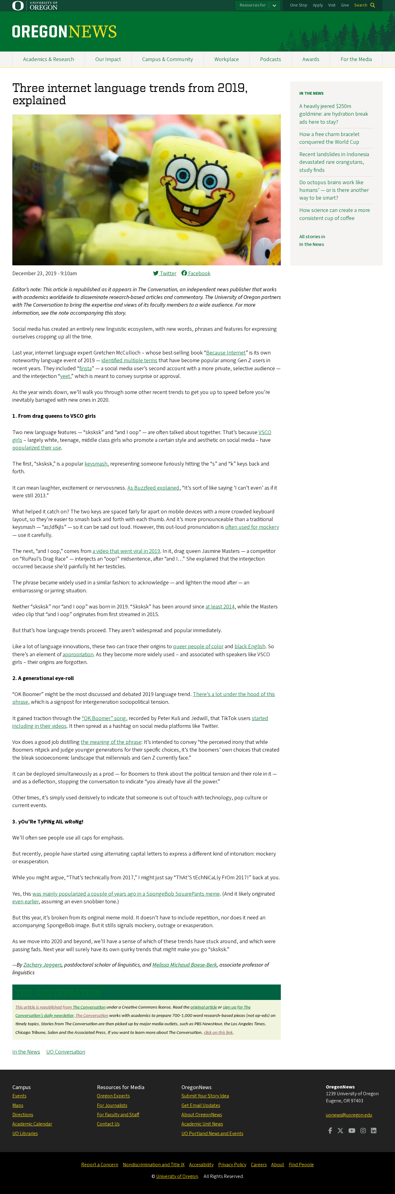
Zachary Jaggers (42, 965)
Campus (21, 1087)
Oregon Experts (113, 1095)
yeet (65, 376)
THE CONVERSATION (58, 992)
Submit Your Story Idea (205, 1095)
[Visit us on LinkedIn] (373, 1131)
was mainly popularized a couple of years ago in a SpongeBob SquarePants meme (126, 894)
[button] (146, 263)
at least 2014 (220, 607)
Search (360, 5)
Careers (259, 1164)
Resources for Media (120, 1087)
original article (203, 1007)
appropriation (78, 654)
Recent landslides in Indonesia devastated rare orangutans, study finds (334, 162)
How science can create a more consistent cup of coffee (334, 214)
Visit (331, 5)
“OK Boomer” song (104, 718)
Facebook (198, 273)
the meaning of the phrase (111, 742)
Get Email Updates (200, 1105)
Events (19, 1095)
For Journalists (112, 1105)
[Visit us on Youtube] (352, 1131)
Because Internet (226, 353)
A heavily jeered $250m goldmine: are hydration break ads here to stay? (333, 114)
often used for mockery (252, 527)
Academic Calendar (32, 1124)
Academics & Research (48, 59)
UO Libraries (25, 1133)
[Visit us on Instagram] (363, 1131)
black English (250, 646)
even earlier (25, 902)
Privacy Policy (232, 1164)
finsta (85, 368)
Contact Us (108, 1124)
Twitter (167, 273)
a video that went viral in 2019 (126, 551)
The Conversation (89, 1007)
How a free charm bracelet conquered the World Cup (329, 138)
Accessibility (201, 1164)
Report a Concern (99, 1164)
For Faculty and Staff (118, 1114)
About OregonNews (201, 1114)
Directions (22, 1114)
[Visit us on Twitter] (340, 1131)
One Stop (298, 5)
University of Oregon (177, 1176)
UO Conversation (65, 1052)
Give (345, 5)
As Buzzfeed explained (153, 488)
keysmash (96, 464)
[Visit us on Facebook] (330, 1131)
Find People (301, 1164)
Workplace (226, 59)
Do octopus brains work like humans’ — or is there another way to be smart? (334, 190)
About (277, 1164)
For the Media (356, 59)
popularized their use (36, 448)
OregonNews (196, 1087)
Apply (318, 5)
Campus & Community (167, 59)
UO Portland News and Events (212, 1133)
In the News (26, 1052)
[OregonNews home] (64, 31)
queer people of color (198, 646)
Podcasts (270, 59)
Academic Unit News (202, 1124)
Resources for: (253, 5)
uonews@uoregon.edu (349, 1115)
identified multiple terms (129, 360)
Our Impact (108, 59)
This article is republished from (44, 1007)
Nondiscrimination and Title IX (154, 1164)
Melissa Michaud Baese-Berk (184, 965)
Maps (17, 1105)
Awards (310, 59)
